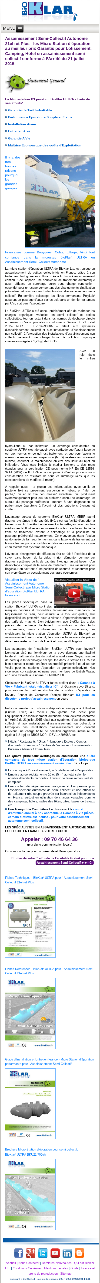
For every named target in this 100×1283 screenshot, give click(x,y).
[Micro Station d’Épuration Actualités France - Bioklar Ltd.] (79, 1257)
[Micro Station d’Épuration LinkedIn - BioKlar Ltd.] (67, 1257)
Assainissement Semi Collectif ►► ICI (65, 862)
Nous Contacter (28, 1263)
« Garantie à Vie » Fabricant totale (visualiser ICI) (50, 684)
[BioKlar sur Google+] (30, 1257)
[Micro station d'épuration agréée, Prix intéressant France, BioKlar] (50, 12)
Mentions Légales (56, 1268)
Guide (74, 1268)
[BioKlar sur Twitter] (42, 1257)
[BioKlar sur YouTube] (55, 1257)
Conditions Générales (27, 1268)
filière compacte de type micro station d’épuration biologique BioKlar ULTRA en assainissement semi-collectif (50, 759)
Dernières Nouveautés (57, 1263)
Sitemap (65, 1273)
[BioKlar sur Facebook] (18, 1257)
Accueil (11, 1263)
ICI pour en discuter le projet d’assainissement (50, 696)
